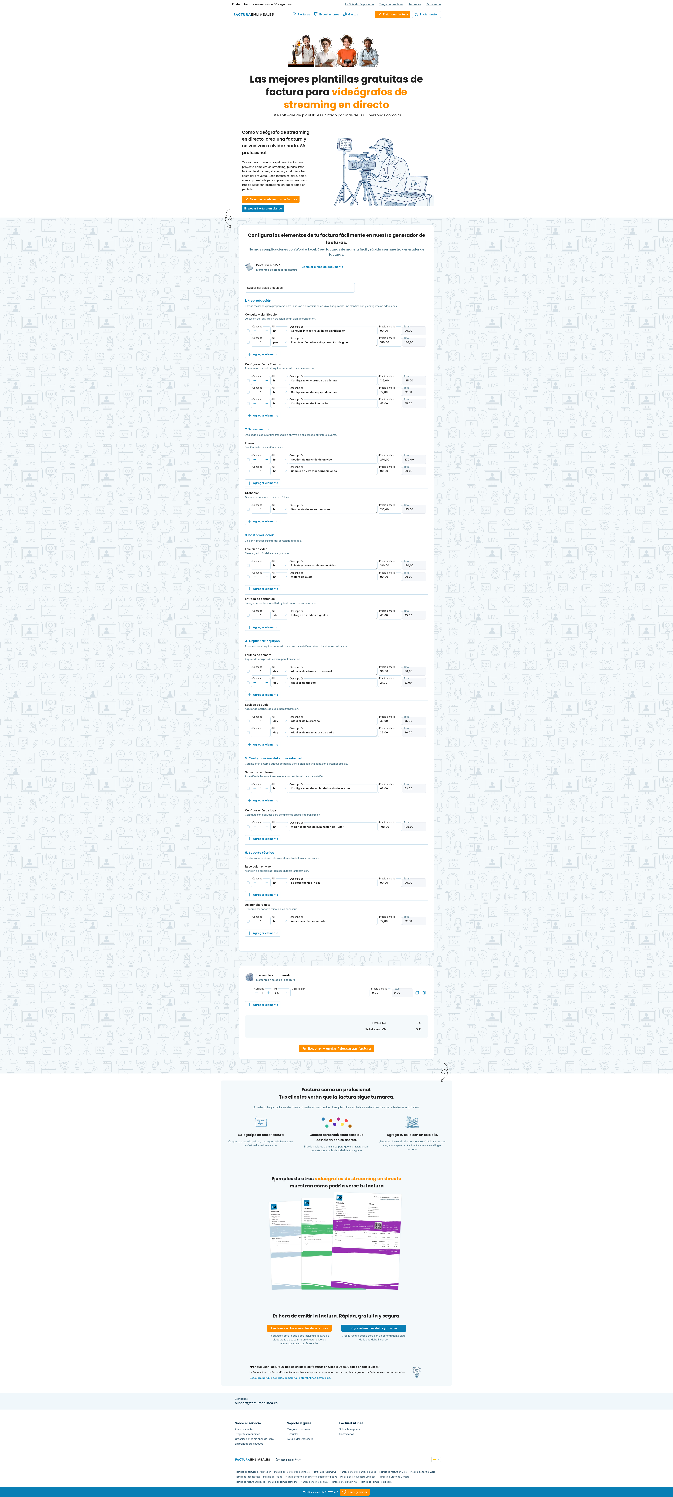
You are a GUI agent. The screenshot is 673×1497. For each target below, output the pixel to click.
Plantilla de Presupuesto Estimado (358, 1476)
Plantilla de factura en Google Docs (358, 1472)
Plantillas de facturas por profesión (253, 1472)
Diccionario (433, 4)
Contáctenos (346, 1433)
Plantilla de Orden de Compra (394, 1476)
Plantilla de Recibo (272, 1476)
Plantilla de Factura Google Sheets (292, 1472)
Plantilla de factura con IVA (314, 1482)
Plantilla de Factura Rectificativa (376, 1482)
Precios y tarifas (244, 1429)
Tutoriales (415, 4)
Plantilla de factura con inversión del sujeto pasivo (311, 1476)
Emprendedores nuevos (249, 1443)
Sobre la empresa (349, 1429)
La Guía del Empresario (359, 4)
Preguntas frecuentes (247, 1433)
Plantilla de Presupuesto (247, 1476)
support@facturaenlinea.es (256, 1403)
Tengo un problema (391, 4)
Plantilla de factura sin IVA (344, 1482)
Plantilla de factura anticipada (250, 1482)
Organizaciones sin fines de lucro (254, 1438)
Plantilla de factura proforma (282, 1482)
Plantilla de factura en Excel (393, 1472)
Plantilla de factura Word (422, 1472)
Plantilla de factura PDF (324, 1472)
